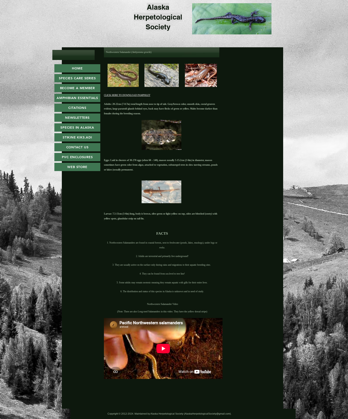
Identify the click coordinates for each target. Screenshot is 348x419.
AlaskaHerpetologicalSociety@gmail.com (207, 413)
